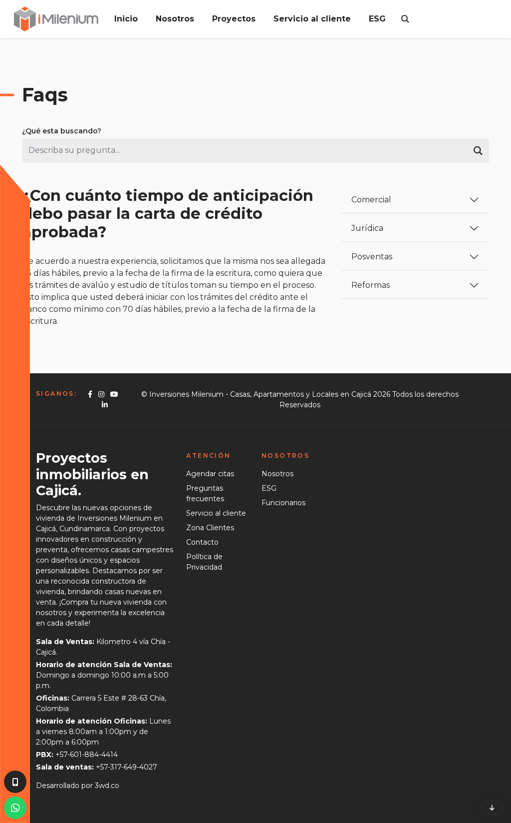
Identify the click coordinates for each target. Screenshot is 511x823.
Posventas (371, 256)
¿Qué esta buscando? (61, 130)
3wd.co (107, 785)
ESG (377, 18)
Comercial (371, 199)
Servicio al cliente (312, 18)
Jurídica (367, 228)
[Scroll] (492, 808)
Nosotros (175, 18)
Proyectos (234, 18)
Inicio (126, 18)
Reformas (370, 285)
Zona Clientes (210, 527)
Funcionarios (283, 502)
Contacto (202, 542)
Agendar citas (210, 473)
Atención (208, 455)
